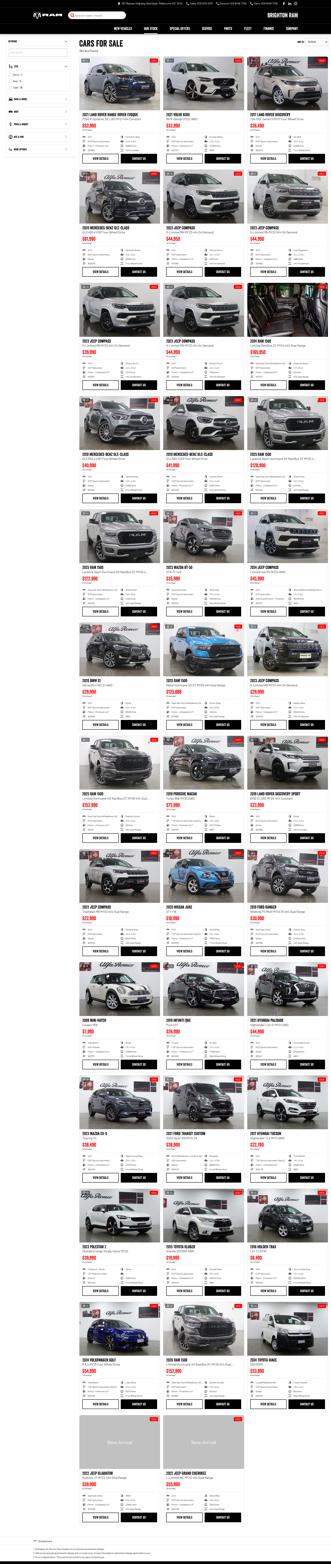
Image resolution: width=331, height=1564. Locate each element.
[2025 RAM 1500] (287, 423)
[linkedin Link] (289, 3)
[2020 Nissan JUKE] (203, 876)
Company (292, 28)
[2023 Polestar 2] (119, 1215)
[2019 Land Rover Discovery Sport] (287, 763)
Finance (269, 28)
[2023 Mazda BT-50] (203, 536)
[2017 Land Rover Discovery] (287, 83)
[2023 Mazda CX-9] (119, 1102)
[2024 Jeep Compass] (287, 536)
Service (207, 28)
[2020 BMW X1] (119, 649)
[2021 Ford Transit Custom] (203, 1102)
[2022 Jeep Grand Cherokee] (203, 1442)
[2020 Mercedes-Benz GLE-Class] (119, 196)
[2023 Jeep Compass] (203, 196)
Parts (228, 28)
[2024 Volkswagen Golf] (119, 1329)
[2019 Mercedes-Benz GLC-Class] (203, 423)
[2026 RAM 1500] (203, 1329)
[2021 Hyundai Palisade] (287, 989)
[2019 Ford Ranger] (287, 876)
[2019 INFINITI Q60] (203, 989)
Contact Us (139, 159)
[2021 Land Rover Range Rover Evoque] (119, 83)
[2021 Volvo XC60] (203, 83)
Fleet (248, 28)
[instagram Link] (295, 3)
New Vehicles (123, 28)
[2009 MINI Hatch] (119, 989)
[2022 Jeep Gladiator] (119, 1442)
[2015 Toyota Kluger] (203, 1215)
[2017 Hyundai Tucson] (287, 1102)
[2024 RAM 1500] (287, 310)
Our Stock (151, 28)
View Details (100, 159)
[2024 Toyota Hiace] (287, 1329)
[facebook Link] (284, 3)
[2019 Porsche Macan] (203, 763)
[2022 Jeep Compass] (119, 876)
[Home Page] (47, 15)
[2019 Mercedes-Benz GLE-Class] (119, 423)
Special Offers (180, 28)
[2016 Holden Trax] (287, 1215)
